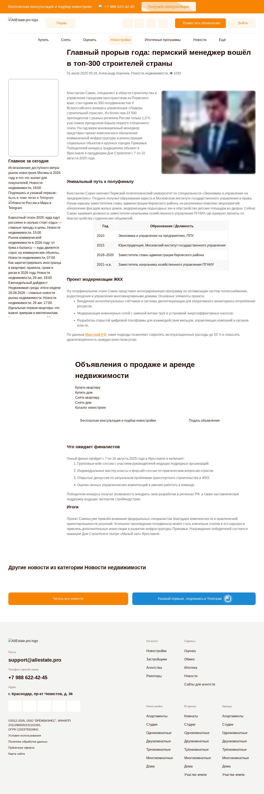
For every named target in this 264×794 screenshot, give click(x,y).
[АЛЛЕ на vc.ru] (15, 706)
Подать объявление (204, 420)
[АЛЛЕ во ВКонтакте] (44, 706)
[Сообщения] (151, 23)
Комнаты (191, 716)
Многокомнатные (159, 758)
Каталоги (152, 641)
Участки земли (195, 774)
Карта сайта (16, 753)
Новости (199, 40)
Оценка (190, 651)
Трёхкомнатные (196, 749)
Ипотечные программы (163, 40)
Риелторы (154, 676)
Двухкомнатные (158, 741)
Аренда (227, 706)
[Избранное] (128, 23)
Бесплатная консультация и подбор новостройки (118, 420)
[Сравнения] (139, 23)
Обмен (189, 659)
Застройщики (156, 659)
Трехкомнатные (158, 749)
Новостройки (120, 40)
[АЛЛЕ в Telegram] (73, 706)
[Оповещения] (163, 23)
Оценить (89, 40)
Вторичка (190, 706)
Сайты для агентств (199, 684)
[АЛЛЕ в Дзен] (29, 706)
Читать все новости (68, 598)
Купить (43, 40)
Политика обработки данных (27, 741)
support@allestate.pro (34, 660)
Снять (66, 40)
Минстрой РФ (95, 334)
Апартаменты (157, 716)
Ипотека (190, 667)
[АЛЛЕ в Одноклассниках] (59, 706)
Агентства (154, 667)
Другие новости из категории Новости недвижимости (77, 567)
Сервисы (189, 641)
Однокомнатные (159, 733)
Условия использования (24, 735)
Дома (150, 766)
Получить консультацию (169, 7)
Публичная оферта (21, 747)
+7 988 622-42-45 (119, 7)
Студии (151, 724)
